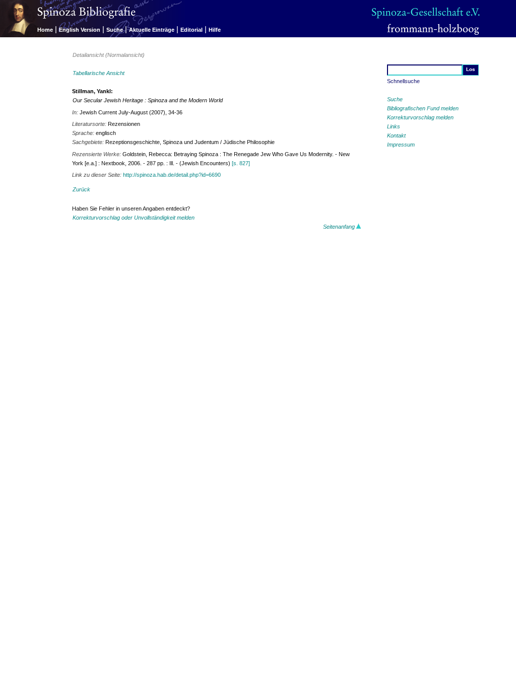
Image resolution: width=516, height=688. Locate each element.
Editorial (191, 30)
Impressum (401, 145)
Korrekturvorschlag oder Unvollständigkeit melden (134, 218)
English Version (79, 30)
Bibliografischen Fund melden (423, 108)
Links (393, 126)
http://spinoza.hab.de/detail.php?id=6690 (172, 175)
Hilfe (215, 30)
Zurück (81, 189)
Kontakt (396, 135)
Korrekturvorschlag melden (420, 117)
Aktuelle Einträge (151, 30)
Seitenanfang (339, 227)
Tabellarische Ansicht (98, 73)
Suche (114, 30)
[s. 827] (241, 163)
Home (45, 30)
